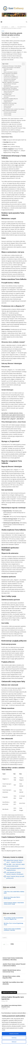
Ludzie (12, 26)
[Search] (26, 22)
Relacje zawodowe (8, 106)
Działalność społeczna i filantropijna (10, 89)
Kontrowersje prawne (8, 100)
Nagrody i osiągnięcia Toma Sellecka (10, 82)
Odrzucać (14, 1041)
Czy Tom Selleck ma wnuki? (9, 842)
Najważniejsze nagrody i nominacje (11, 86)
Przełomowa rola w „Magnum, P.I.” (11, 76)
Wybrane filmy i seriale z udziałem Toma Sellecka (14, 109)
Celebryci (4, 937)
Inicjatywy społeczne (8, 92)
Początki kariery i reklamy (9, 75)
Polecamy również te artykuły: (10, 112)
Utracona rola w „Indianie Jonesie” (11, 77)
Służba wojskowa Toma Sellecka (9, 88)
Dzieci (5, 70)
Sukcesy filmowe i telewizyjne (10, 79)
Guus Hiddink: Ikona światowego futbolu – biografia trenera (11, 1006)
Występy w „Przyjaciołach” (9, 80)
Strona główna (4, 26)
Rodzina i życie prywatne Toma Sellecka (11, 67)
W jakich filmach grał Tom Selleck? (11, 840)
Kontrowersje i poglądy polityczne (10, 98)
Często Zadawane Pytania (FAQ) (9, 110)
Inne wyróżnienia (7, 85)
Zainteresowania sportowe (9, 95)
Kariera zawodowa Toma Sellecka (9, 73)
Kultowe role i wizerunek (9, 104)
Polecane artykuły (7, 113)
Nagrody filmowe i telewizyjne (10, 83)
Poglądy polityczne (8, 101)
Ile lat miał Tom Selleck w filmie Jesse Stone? (13, 846)
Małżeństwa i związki (8, 69)
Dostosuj (14, 1037)
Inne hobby (6, 97)
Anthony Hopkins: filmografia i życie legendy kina (12, 998)
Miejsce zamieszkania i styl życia (10, 72)
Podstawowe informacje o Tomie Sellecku (11, 66)
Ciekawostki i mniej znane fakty (9, 103)
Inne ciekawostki (7, 107)
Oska (8, 37)
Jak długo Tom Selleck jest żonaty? (11, 844)
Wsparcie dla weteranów (9, 91)
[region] (14, 1029)
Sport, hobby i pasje (6, 94)
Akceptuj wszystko (14, 1033)
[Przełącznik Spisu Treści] (22, 64)
